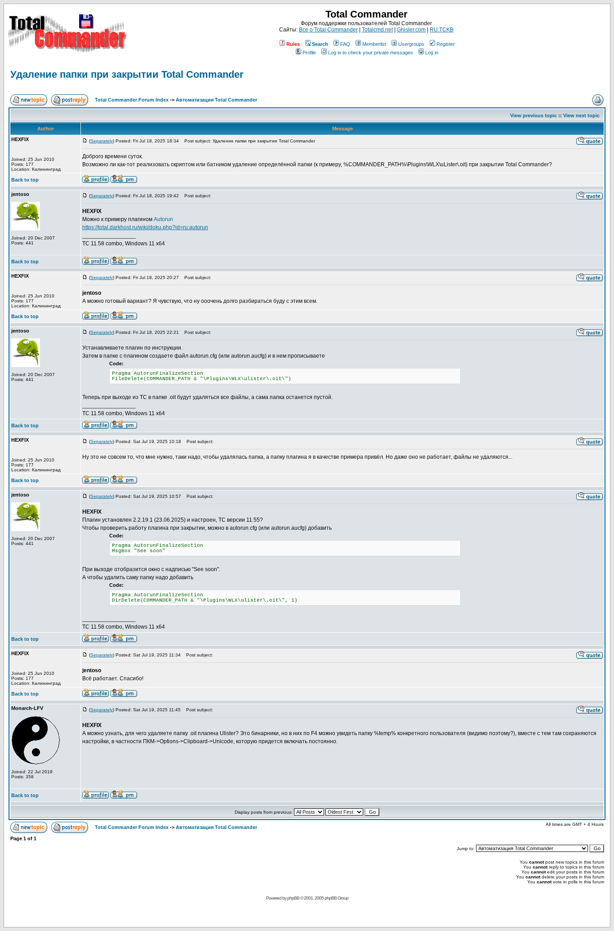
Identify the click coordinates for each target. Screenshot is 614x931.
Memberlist (374, 44)
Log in (431, 52)
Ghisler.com (411, 30)
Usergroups (411, 44)
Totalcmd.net (377, 30)
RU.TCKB (442, 30)
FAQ (345, 44)
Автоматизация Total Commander (216, 99)
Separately (101, 140)
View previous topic (533, 115)
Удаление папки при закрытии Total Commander (127, 74)
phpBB (293, 898)
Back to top (25, 179)
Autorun (163, 219)
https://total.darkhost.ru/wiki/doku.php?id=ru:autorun (145, 227)
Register (445, 44)
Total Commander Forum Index (132, 99)
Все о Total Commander (328, 30)
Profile (309, 52)
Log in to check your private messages (370, 52)
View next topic (581, 115)
